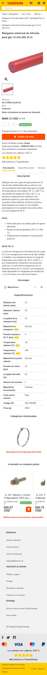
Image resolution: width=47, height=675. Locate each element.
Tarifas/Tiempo (31, 608)
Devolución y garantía (15, 588)
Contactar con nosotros (15, 595)
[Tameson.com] (15, 3)
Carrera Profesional (14, 554)
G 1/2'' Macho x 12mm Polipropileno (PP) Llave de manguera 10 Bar (17, 498)
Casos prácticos (12, 547)
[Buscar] (42, 8)
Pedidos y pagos (12, 574)
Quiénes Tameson (13, 540)
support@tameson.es (14, 561)
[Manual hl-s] (41, 288)
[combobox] (23, 8)
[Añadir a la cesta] (28, 509)
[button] (3, 3)
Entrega (9, 581)
